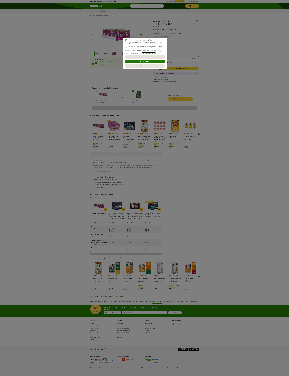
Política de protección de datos (148, 53)
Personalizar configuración (145, 57)
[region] (145, 53)
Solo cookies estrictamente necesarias (145, 66)
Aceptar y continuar (145, 61)
